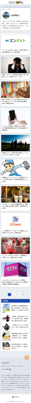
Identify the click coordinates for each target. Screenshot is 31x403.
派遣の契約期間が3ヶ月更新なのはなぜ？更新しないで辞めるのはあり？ (19, 346)
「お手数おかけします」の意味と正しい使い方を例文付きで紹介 (19, 327)
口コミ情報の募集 (6, 369)
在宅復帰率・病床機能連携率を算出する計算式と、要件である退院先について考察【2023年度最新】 (15, 309)
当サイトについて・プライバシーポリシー (13, 366)
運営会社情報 (5, 362)
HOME (16, 397)
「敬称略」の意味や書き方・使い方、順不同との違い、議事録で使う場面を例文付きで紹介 (19, 318)
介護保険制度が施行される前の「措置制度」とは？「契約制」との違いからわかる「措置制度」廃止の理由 (15, 337)
